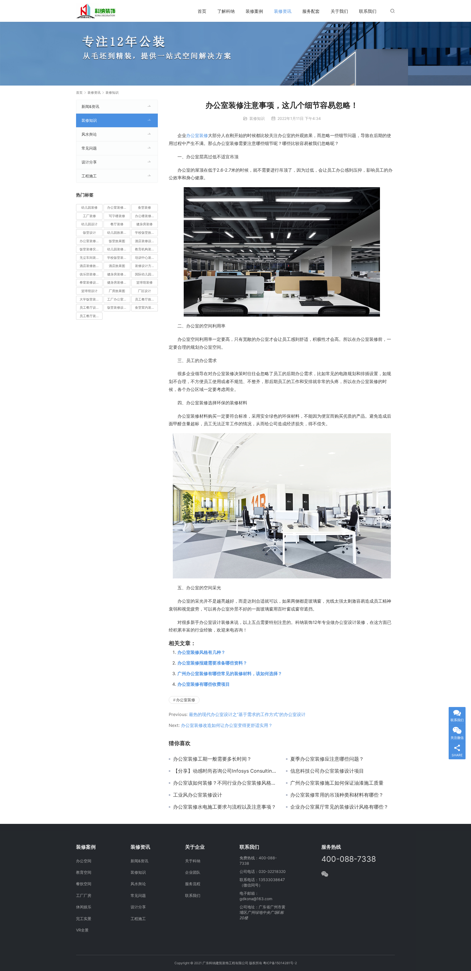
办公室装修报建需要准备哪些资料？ (212, 663)
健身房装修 (144, 224)
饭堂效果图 (117, 241)
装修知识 (257, 118)
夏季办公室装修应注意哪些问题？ (327, 759)
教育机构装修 (145, 249)
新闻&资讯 (90, 106)
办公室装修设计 (118, 207)
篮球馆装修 (144, 282)
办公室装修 (197, 135)
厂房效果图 (117, 291)
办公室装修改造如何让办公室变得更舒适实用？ (227, 725)
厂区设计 (144, 291)
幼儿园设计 (89, 224)
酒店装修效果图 (91, 266)
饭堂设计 (89, 232)
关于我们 (339, 11)
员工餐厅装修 (89, 316)
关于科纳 (192, 860)
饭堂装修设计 (117, 307)
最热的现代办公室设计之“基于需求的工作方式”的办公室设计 (247, 714)
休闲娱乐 (83, 907)
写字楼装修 (117, 216)
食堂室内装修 (145, 307)
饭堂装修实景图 (91, 249)
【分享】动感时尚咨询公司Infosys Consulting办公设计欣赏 (225, 771)
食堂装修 (144, 207)
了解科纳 (226, 11)
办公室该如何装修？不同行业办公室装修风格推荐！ (225, 783)
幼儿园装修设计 (118, 249)
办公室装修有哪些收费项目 (203, 684)
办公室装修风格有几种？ (201, 652)
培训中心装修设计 (146, 258)
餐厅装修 (116, 224)
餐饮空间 (83, 883)
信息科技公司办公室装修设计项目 (327, 771)
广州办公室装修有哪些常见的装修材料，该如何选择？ (229, 673)
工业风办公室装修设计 (197, 795)
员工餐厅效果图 (146, 299)
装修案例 (254, 11)
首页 (202, 11)
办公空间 (83, 860)
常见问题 (89, 148)
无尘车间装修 (89, 258)
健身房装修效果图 (118, 274)
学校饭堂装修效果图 (118, 258)
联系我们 (367, 11)
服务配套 (311, 11)
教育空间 (83, 872)
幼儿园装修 (89, 207)
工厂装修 (89, 216)
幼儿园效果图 (117, 232)
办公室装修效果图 (91, 241)
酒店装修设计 (145, 241)
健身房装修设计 (118, 282)
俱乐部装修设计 (91, 274)
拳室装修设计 (89, 282)
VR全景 (82, 930)
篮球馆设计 (89, 291)
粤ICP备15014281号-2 (280, 963)
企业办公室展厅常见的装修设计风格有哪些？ (339, 807)
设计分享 (89, 162)
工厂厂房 (83, 895)
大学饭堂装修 (89, 299)
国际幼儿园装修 (146, 274)
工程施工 (89, 176)
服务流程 (192, 883)
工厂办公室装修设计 (118, 299)
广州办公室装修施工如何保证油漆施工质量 (337, 783)
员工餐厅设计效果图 (91, 307)
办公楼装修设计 (146, 216)
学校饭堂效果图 (146, 232)
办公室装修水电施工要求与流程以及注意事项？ (224, 807)
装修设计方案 (145, 266)
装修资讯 (282, 11)
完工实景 (83, 918)
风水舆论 (89, 134)
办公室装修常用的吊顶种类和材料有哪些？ (337, 795)
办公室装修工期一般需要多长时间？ (212, 759)
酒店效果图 (117, 266)
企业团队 (192, 872)
